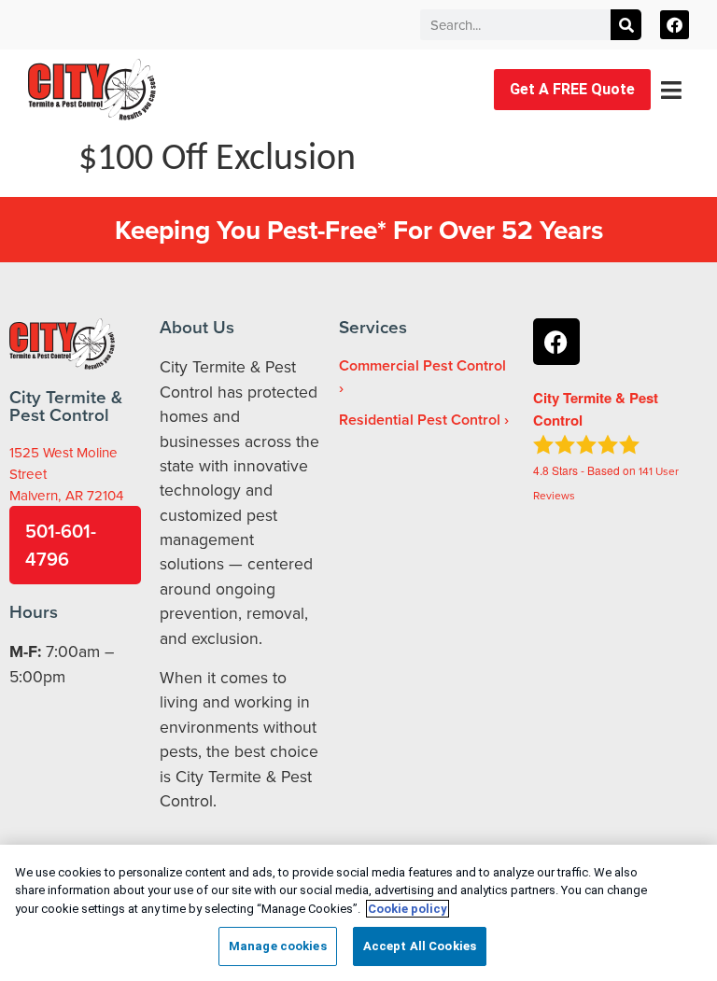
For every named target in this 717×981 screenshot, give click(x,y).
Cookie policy (407, 909)
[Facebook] (674, 24)
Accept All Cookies (419, 946)
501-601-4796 (60, 544)
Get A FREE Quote (572, 89)
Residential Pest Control (419, 419)
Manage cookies (278, 946)
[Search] (626, 24)
